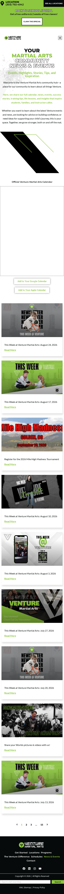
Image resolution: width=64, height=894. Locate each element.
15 (41, 824)
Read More (10, 349)
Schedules (36, 856)
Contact (31, 860)
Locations (34, 852)
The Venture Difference (17, 856)
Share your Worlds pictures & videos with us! (27, 744)
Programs (46, 852)
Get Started (21, 852)
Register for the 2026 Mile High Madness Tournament (31, 459)
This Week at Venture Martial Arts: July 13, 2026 (29, 802)
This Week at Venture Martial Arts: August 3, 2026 (30, 573)
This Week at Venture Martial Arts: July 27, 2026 (29, 630)
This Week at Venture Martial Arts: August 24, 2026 (30, 344)
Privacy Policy (39, 887)
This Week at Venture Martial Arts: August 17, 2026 (30, 401)
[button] (60, 38)
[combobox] (25, 882)
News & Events (52, 856)
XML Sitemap (25, 887)
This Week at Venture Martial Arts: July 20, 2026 (29, 687)
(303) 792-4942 (15, 4)
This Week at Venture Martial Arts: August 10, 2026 (30, 516)
